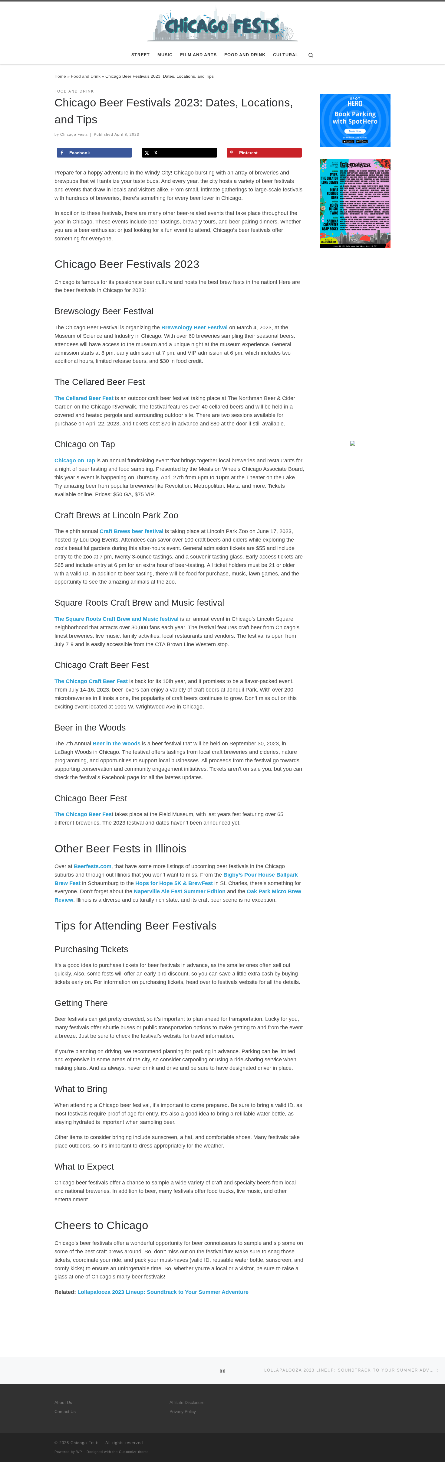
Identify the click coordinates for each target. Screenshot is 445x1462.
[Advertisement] (355, 344)
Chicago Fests (74, 134)
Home (60, 76)
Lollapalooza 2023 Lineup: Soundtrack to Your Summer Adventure (163, 1292)
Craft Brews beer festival (131, 531)
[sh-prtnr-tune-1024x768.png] (355, 120)
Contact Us (65, 1411)
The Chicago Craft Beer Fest (91, 681)
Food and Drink (86, 76)
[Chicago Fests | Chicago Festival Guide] (222, 22)
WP (79, 1452)
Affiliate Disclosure (187, 1402)
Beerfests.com (92, 866)
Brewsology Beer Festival (194, 327)
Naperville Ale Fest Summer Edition (180, 891)
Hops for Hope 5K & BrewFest (174, 883)
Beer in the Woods (116, 744)
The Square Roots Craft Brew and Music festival (116, 619)
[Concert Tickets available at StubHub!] (352, 442)
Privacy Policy (183, 1411)
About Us (63, 1402)
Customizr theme (134, 1452)
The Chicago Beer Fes (83, 814)
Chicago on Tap (74, 460)
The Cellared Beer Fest (84, 398)
